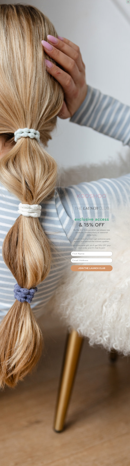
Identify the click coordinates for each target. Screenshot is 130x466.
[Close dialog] (128, 2)
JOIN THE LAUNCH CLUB (91, 268)
